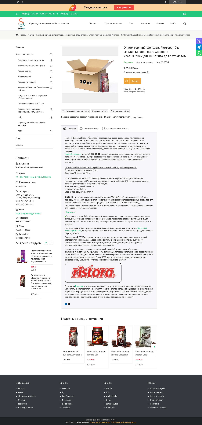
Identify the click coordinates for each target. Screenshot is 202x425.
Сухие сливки (156, 400)
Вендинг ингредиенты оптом (49, 35)
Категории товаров (24, 54)
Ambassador (111, 396)
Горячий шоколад (73, 154)
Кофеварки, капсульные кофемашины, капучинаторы (31, 110)
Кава (20, 131)
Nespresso (66, 400)
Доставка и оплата (113, 23)
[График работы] (184, 14)
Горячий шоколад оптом (76, 35)
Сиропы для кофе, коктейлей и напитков (31, 124)
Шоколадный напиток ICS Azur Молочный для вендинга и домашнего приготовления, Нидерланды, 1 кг (41, 256)
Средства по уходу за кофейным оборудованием (32, 96)
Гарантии (22, 404)
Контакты (145, 23)
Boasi (108, 400)
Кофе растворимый (27, 82)
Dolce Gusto (67, 404)
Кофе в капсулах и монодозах (31, 66)
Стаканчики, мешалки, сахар (31, 104)
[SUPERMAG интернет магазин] (21, 23)
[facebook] (66, 304)
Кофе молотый (24, 76)
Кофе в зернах (24, 71)
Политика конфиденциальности (123, 422)
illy (63, 392)
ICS (107, 392)
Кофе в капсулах (157, 389)
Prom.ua (113, 420)
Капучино (154, 404)
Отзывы (160, 23)
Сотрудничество (25, 408)
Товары (92, 23)
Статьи (21, 400)
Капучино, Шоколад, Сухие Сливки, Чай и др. (33, 88)
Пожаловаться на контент (100, 422)
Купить (135, 81)
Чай (19, 117)
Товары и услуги (27, 35)
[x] (69, 304)
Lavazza (66, 389)
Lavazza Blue (112, 404)
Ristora (109, 389)
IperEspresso (68, 396)
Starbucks (110, 408)
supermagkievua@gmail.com (28, 213)
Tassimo (66, 408)
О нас (131, 23)
